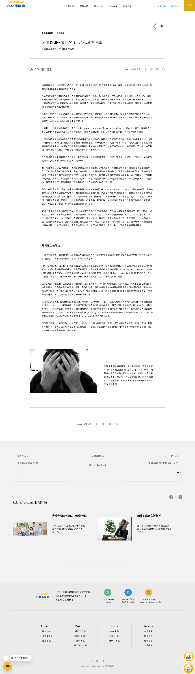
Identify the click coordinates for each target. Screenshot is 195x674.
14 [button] (115, 562)
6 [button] (83, 562)
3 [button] (71, 562)
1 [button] (63, 562)
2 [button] (67, 562)
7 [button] (87, 562)
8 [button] (91, 562)
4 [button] (75, 562)
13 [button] (111, 562)
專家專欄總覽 (47, 33)
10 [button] (99, 562)
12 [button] (107, 562)
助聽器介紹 (69, 6)
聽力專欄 (113, 6)
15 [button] (119, 562)
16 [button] (123, 562)
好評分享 (127, 6)
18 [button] (131, 562)
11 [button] (103, 562)
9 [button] (95, 562)
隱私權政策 (109, 666)
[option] (55, 529)
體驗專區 (84, 6)
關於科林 (98, 6)
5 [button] (79, 562)
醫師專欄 (60, 33)
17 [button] (127, 562)
